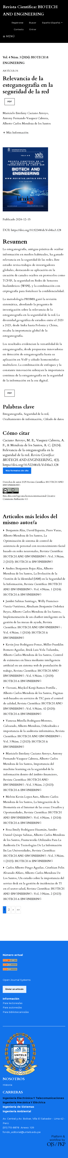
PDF (9, 101)
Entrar (32, 29)
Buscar (32, 22)
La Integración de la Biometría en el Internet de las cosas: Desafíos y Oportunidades (33, 807)
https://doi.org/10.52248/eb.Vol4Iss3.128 (36, 230)
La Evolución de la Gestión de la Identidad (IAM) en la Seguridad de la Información (34, 579)
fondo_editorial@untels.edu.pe (22, 1132)
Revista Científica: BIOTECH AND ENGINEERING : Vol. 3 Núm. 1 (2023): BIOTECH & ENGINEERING (33, 856)
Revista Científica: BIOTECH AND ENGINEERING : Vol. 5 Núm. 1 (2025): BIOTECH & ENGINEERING (31, 676)
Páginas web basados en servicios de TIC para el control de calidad (33, 698)
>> (18, 910)
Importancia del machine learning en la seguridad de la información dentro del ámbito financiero (30, 769)
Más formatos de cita (17, 470)
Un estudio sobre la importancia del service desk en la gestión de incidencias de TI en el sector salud (33, 883)
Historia (7, 1084)
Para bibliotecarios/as (16, 1012)
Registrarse (17, 22)
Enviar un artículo (14, 989)
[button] (15, 132)
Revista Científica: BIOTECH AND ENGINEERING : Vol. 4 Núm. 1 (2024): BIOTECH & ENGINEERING (32, 589)
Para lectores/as (12, 1003)
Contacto (19, 29)
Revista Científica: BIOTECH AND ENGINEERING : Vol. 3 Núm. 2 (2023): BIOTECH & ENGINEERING (33, 556)
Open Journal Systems (16, 979)
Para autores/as (12, 1007)
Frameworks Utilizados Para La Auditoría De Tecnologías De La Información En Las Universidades (32, 845)
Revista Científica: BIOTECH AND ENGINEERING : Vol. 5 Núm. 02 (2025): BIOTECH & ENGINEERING (33, 708)
